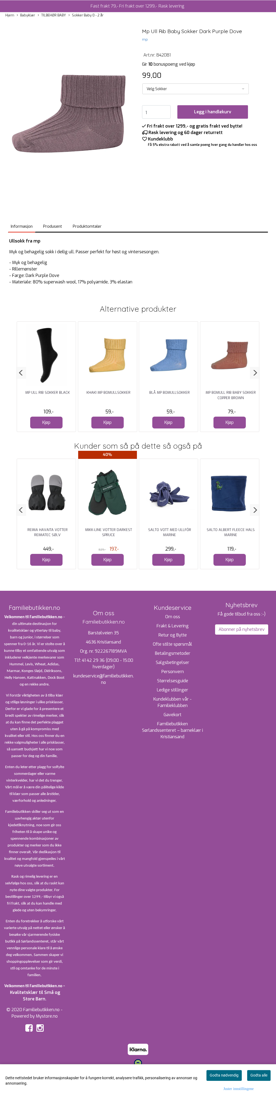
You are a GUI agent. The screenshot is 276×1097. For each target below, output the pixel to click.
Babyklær (27, 15)
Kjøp (46, 422)
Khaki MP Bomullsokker (108, 392)
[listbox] (195, 88)
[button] (21, 373)
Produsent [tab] (52, 226)
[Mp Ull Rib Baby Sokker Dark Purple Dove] (69, 114)
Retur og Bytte (172, 635)
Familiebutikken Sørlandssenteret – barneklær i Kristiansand (172, 730)
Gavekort (172, 715)
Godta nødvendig (224, 1075)
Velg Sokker (157, 89)
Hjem (9, 15)
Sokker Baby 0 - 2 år (88, 15)
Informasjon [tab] (22, 226)
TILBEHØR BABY (53, 15)
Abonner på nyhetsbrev (242, 629)
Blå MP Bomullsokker (169, 392)
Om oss (172, 617)
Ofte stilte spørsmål (172, 644)
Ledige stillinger (172, 690)
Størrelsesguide (172, 681)
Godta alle (258, 1075)
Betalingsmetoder (172, 653)
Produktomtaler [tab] (87, 226)
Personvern (172, 671)
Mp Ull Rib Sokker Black (47, 392)
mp (145, 39)
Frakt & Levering (173, 626)
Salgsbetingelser (172, 662)
